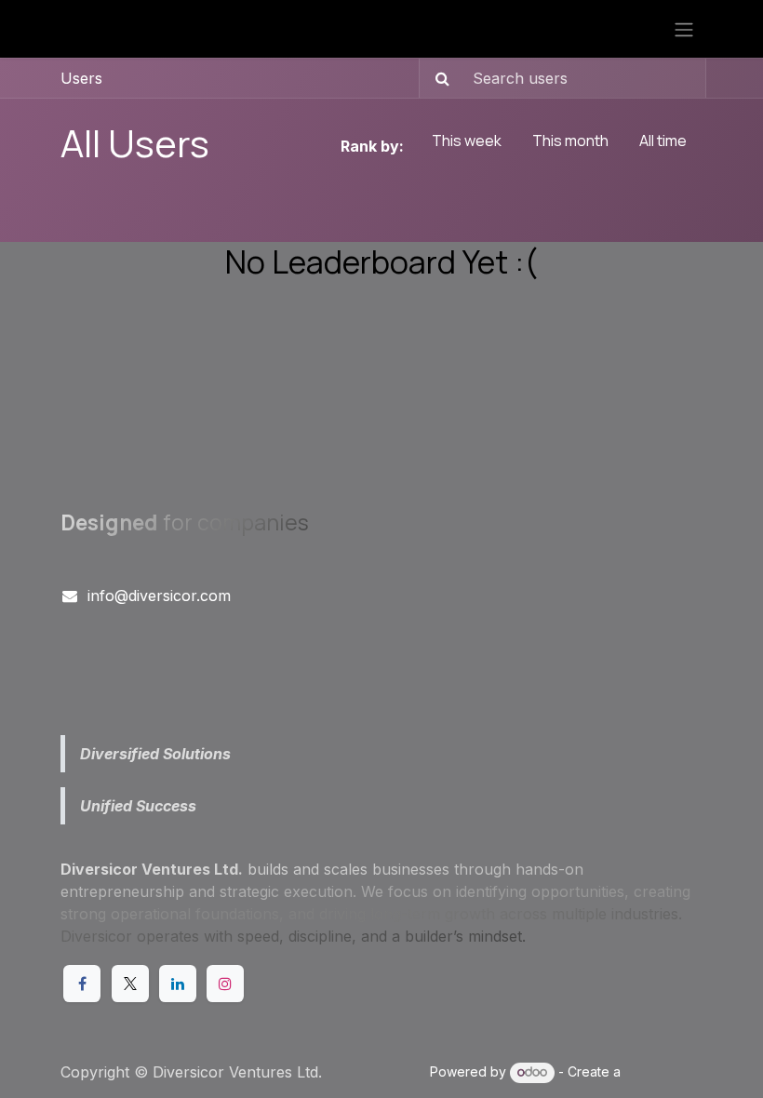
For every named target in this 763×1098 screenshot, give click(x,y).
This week (467, 140)
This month (570, 140)
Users (81, 78)
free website (663, 1071)
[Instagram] (225, 983)
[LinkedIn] (177, 983)
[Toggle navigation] (684, 28)
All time (663, 140)
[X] (130, 983)
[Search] (437, 78)
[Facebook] (81, 983)
